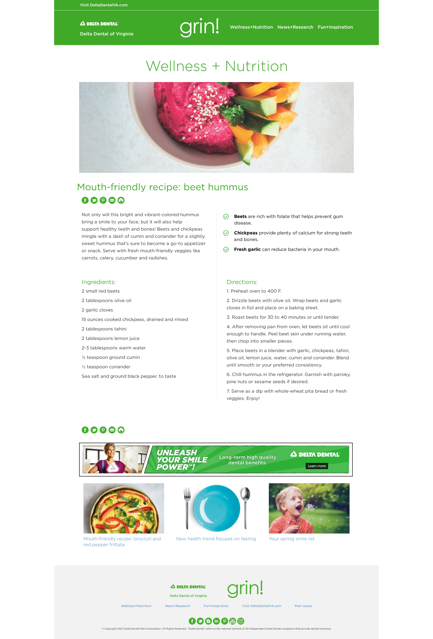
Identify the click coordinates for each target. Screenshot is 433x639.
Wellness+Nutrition (251, 27)
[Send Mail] (112, 200)
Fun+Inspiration (335, 27)
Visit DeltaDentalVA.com (104, 5)
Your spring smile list (292, 538)
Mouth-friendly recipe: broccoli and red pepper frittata (122, 541)
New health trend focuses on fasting (216, 538)
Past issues (303, 606)
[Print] (121, 200)
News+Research (295, 27)
